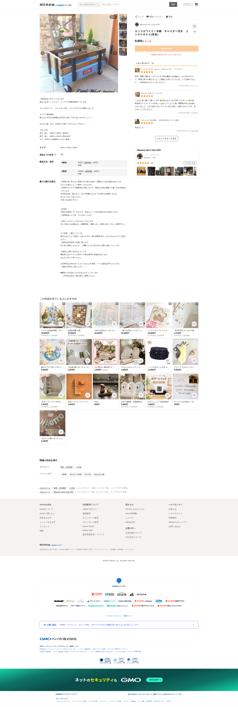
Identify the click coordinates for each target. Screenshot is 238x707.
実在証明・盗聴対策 (45, 651)
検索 (173, 4)
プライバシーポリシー (101, 549)
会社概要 (113, 549)
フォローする (190, 163)
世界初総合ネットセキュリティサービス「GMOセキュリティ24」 (58, 649)
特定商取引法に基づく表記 (49, 549)
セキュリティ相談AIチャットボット (118, 648)
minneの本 (130, 522)
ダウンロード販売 (91, 522)
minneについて (46, 509)
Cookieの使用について (66, 549)
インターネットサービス (62, 701)
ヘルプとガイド (175, 513)
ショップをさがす (48, 522)
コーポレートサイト (113, 616)
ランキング (45, 526)
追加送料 (87, 162)
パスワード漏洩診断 (84, 649)
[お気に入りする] (194, 26)
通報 (171, 17)
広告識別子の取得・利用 (84, 549)
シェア (141, 17)
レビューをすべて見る (167, 138)
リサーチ (125, 701)
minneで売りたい (90, 509)
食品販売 (87, 513)
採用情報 (120, 549)
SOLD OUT (166, 48)
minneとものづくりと (135, 509)
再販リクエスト (156, 17)
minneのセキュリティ (178, 522)
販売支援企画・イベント (93, 534)
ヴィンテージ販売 (91, 518)
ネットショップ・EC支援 (79, 701)
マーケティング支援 (115, 701)
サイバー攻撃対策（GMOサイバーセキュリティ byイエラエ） (70, 651)
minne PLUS (88, 526)
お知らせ (173, 509)
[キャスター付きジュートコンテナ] (150, 96)
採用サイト (127, 616)
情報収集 (133, 701)
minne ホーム (45, 488)
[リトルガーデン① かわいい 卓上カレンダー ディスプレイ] (159, 72)
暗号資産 (149, 701)
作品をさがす (46, 518)
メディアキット (130, 549)
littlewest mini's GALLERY (150, 25)
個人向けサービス (159, 701)
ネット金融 (141, 701)
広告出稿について (133, 533)
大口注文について (133, 537)
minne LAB (87, 530)
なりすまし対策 (120, 651)
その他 (78, 467)
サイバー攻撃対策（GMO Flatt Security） (102, 651)
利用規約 (173, 518)
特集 (42, 531)
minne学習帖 (131, 513)
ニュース (130, 518)
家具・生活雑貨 (66, 467)
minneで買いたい (47, 513)
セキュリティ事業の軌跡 (134, 651)
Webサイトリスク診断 (99, 649)
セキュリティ (103, 701)
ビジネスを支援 (93, 701)
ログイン (187, 4)
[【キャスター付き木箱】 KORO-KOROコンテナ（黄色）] (157, 123)
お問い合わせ (174, 526)
